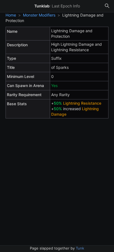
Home (11, 15)
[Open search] (107, 6)
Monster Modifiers (39, 15)
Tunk (80, 248)
